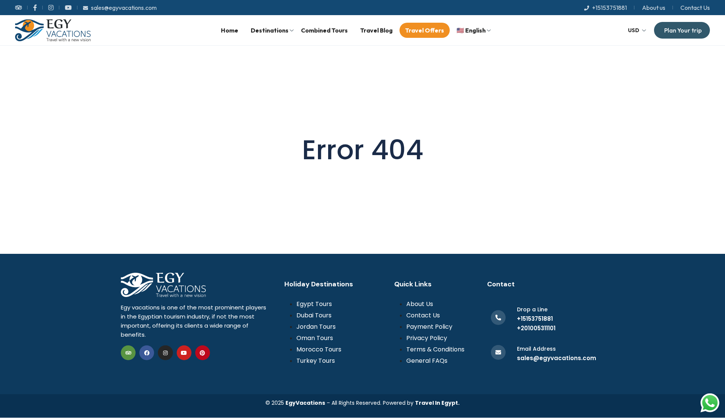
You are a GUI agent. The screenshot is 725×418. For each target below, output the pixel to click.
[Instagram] (165, 352)
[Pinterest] (202, 352)
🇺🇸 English (471, 30)
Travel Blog (376, 30)
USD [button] (633, 30)
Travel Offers (424, 30)
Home (229, 30)
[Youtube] (184, 352)
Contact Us (695, 7)
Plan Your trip (683, 30)
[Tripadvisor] (128, 352)
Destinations (269, 30)
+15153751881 (609, 7)
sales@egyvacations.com (124, 7)
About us (653, 7)
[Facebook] (146, 352)
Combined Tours (324, 30)
